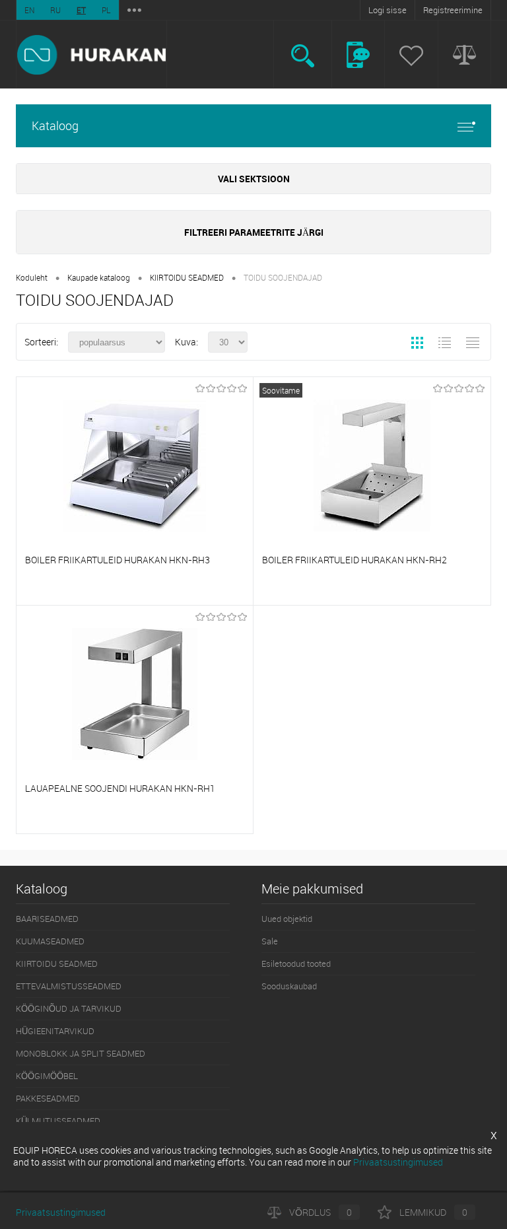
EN (29, 10)
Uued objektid (286, 919)
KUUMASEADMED (50, 941)
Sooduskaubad (289, 986)
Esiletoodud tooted (296, 963)
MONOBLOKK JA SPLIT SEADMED (80, 1053)
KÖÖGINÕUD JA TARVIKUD (68, 1008)
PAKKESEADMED (48, 1098)
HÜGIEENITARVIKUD (55, 1031)
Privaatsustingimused (61, 1212)
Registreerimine (453, 10)
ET (81, 10)
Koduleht (32, 277)
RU (55, 10)
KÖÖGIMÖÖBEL (47, 1076)
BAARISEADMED (47, 919)
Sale (269, 941)
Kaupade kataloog (98, 277)
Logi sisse (387, 10)
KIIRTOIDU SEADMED (187, 277)
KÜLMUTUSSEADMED (58, 1121)
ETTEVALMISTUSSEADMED (68, 986)
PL (106, 10)
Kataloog (55, 125)
